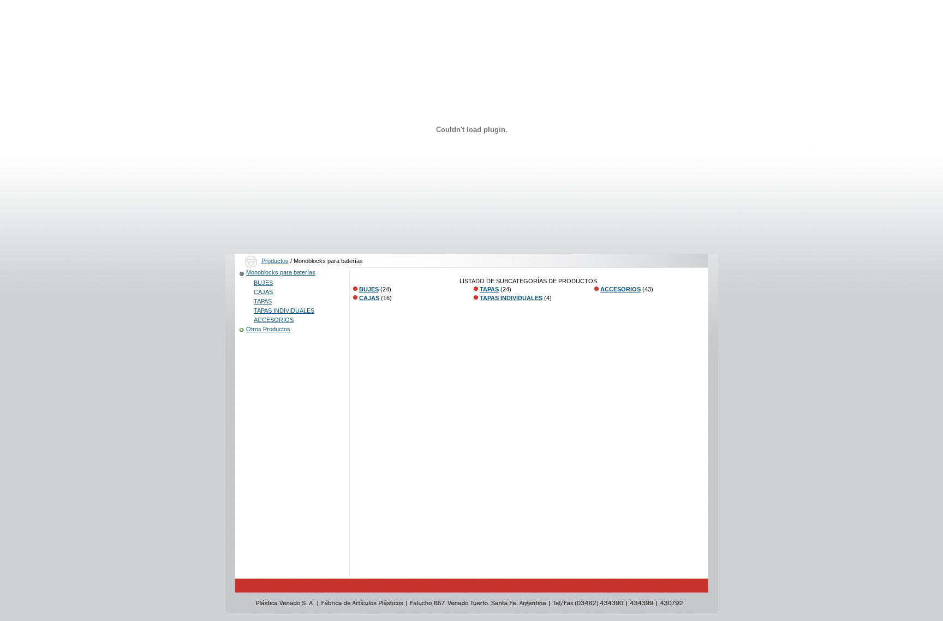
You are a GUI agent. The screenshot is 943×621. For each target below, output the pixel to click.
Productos (275, 261)
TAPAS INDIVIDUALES (284, 310)
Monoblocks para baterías (280, 272)
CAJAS (263, 292)
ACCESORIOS (274, 320)
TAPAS (263, 301)
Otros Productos (268, 329)
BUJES (263, 282)
